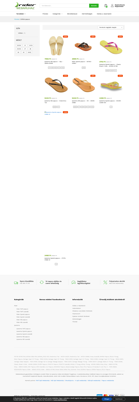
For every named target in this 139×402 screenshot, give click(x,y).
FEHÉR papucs (42, 364)
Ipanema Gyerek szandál (24, 334)
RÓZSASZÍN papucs (20, 369)
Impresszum (76, 313)
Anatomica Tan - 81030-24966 (79, 356)
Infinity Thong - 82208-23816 (90, 364)
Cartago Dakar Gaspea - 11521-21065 (25, 361)
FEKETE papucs (53, 364)
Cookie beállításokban (60, 400)
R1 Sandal (95, 367)
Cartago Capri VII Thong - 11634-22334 (35, 359)
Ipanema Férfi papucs (23, 328)
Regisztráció (119, 6)
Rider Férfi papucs (22, 309)
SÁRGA (20, 33)
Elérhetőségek (87, 14)
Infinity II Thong (75, 364)
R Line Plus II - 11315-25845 (108, 367)
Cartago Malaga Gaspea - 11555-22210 (59, 361)
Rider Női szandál (22, 322)
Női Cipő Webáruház (57, 380)
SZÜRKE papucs (86, 369)
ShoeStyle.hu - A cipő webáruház (76, 380)
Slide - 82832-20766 (48, 369)
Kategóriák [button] (56, 14)
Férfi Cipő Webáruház (43, 380)
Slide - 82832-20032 (34, 369)
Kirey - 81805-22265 (20, 367)
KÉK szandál (40, 367)
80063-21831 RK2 (31, 356)
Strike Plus (67, 369)
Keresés (94, 5)
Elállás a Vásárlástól (78, 305)
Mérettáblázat (72, 14)
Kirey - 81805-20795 (110, 364)
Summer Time (75, 369)
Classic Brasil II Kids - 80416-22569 (25, 364)
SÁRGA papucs (96, 369)
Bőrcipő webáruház (94, 380)
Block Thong (114, 356)
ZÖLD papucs (106, 369)
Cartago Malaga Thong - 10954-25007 (84, 361)
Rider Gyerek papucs (23, 314)
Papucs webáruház (108, 380)
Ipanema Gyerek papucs (24, 331)
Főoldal (45, 14)
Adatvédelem (76, 308)
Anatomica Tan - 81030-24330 (59, 356)
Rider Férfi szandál (22, 311)
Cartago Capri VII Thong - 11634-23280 (85, 359)
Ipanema (17, 325)
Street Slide (59, 369)
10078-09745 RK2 (20, 356)
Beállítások (119, 399)
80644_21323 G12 (43, 356)
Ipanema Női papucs (23, 336)
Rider (15, 305)
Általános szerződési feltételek (82, 311)
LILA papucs (49, 367)
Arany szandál (94, 356)
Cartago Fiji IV (42, 361)
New (81, 367)
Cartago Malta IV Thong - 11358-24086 (109, 361)
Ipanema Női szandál (23, 339)
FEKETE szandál (64, 364)
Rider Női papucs (22, 319)
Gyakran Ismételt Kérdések (80, 316)
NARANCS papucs (59, 367)
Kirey (101, 364)
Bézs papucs (18, 359)
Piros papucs (88, 367)
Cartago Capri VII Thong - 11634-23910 (111, 359)
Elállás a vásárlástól (104, 14)
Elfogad (106, 399)
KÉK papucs (32, 367)
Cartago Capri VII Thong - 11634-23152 (60, 359)
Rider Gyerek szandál (23, 317)
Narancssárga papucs (72, 367)
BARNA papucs (104, 356)
